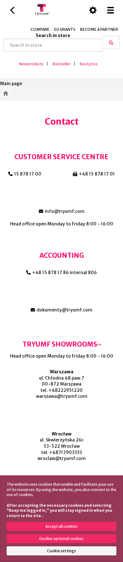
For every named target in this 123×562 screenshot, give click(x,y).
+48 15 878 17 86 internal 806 (64, 272)
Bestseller (62, 64)
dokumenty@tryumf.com (64, 310)
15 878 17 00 (27, 174)
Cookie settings (61, 550)
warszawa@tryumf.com (61, 396)
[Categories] (110, 10)
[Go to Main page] (5, 94)
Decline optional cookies (61, 538)
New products (31, 64)
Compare (40, 29)
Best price (88, 64)
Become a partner (99, 29)
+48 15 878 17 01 (97, 174)
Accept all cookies (61, 526)
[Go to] (22, 94)
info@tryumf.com (65, 211)
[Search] (111, 42)
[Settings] (93, 10)
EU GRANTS (64, 29)
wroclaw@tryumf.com (62, 458)
